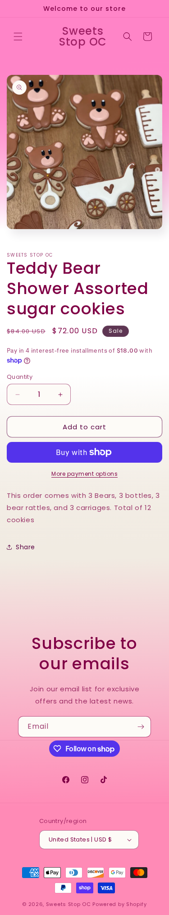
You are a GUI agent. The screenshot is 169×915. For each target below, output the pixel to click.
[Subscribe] (141, 726)
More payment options (84, 474)
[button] (18, 36)
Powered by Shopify (119, 904)
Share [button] (25, 547)
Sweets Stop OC (68, 904)
